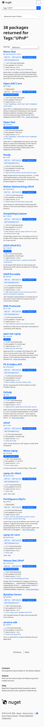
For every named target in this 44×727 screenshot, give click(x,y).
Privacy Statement (26, 716)
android (9, 233)
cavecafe (9, 336)
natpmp (12, 69)
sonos (7, 612)
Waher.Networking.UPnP (18, 186)
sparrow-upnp (12, 334)
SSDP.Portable (11, 274)
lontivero (9, 125)
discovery (12, 173)
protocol (29, 173)
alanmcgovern (11, 54)
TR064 (24, 382)
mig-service (19, 324)
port (23, 69)
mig (6, 324)
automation (20, 517)
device (18, 173)
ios (32, 231)
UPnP (29, 382)
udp (16, 231)
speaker (21, 612)
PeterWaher (10, 189)
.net (4, 233)
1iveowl (8, 216)
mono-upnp (9, 465)
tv (8, 517)
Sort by (6, 47)
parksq (8, 501)
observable (32, 260)
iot (11, 262)
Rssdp (7, 155)
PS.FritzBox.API (12, 364)
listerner (11, 231)
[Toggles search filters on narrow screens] (38, 16)
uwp (34, 231)
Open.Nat (9, 122)
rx (21, 260)
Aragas (8, 86)
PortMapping (19, 578)
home (13, 517)
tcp (19, 231)
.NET (5, 106)
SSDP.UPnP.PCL (12, 245)
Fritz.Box (19, 382)
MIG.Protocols (12, 306)
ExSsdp (7, 392)
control (32, 517)
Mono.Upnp (10, 451)
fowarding (28, 69)
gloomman (10, 476)
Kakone (8, 277)
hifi (30, 612)
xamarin (27, 231)
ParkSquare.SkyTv (14, 499)
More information (32, 117)
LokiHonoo (10, 563)
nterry (18, 54)
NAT (6, 104)
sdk (12, 634)
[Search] (38, 8)
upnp (7, 69)
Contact (6, 668)
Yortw (8, 157)
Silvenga (9, 453)
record (5, 519)
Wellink (8, 625)
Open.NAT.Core (12, 83)
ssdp (7, 173)
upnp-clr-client (12, 473)
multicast (6, 262)
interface (11, 324)
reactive (25, 260)
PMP (23, 104)
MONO (9, 106)
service (23, 173)
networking (9, 202)
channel (15, 519)
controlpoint (12, 294)
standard (20, 294)
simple (15, 292)
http (6, 231)
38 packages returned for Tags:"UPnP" (15, 33)
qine (7, 395)
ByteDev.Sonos (12, 594)
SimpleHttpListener (15, 213)
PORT (27, 104)
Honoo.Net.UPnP (13, 560)
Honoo (7, 578)
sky (6, 517)
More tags (16, 233)
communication (19, 202)
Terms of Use (28, 713)
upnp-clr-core (11, 535)
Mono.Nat (9, 51)
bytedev (9, 597)
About (19, 713)
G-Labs (8, 308)
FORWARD (33, 104)
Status (5, 675)
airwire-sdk (10, 622)
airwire (7, 634)
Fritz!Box (12, 382)
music (16, 612)
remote (26, 517)
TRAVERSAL (13, 104)
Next (27, 652)
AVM (7, 382)
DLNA (27, 578)
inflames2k (10, 367)
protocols (27, 324)
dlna (10, 441)
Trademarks (6, 718)
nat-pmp (18, 69)
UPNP (19, 104)
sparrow (12, 348)
